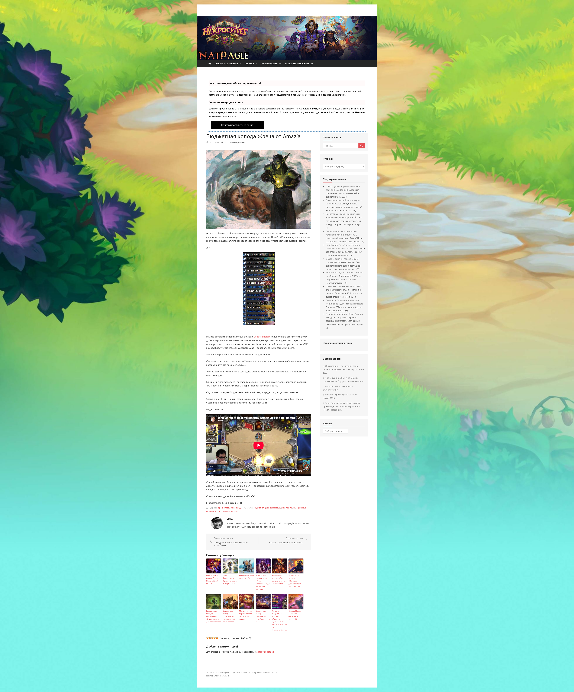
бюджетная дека (261, 507)
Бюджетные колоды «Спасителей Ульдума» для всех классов (229, 616)
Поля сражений (269, 63)
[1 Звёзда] (207, 638)
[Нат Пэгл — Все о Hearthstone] (287, 38)
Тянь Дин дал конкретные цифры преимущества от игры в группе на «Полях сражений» (341, 406)
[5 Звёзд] (217, 638)
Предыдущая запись (231, 542)
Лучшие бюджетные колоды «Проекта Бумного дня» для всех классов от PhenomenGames (279, 620)
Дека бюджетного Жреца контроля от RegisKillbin (230, 579)
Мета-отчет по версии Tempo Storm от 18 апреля (245, 615)
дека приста (286, 507)
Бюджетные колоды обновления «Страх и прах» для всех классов (213, 616)
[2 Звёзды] (210, 638)
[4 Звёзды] (214, 638)
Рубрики (249, 63)
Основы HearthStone (226, 63)
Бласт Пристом (262, 336)
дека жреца (275, 507)
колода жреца (299, 507)
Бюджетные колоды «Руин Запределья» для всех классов (279, 579)
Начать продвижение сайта (237, 125)
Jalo (222, 142)
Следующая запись (286, 540)
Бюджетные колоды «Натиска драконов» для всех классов (294, 580)
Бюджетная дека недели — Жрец (246, 576)
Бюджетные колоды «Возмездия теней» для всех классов (263, 616)
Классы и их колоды (233, 507)
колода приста (213, 511)
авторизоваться (265, 651)
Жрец (220, 507)
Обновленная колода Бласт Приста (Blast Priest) (212, 579)
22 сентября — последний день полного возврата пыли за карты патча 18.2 (343, 369)
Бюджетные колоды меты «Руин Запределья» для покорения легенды (263, 582)
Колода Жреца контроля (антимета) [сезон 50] (294, 615)
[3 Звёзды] (212, 638)
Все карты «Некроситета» (299, 63)
